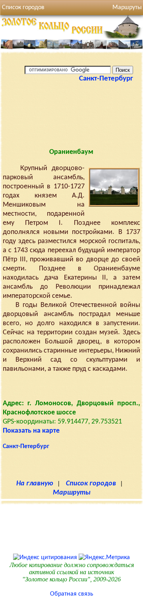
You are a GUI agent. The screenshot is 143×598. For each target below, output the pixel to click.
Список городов (23, 7)
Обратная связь (71, 594)
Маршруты (72, 492)
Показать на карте (31, 431)
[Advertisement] (71, 121)
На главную (34, 483)
